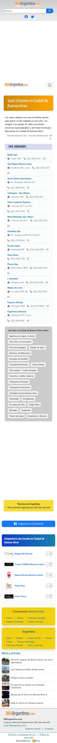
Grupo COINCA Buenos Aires (30, 564)
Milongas (13, 410)
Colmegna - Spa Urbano (18, 193)
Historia (19, 638)
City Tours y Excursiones (20, 342)
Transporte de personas (19, 387)
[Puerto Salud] (47, 249)
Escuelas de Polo (17, 404)
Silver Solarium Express (18, 202)
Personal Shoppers (17, 347)
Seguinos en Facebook (30, 523)
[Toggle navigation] (49, 85)
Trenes (9, 618)
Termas (20, 618)
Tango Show (34, 404)
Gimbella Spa (13, 231)
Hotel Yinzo (20, 596)
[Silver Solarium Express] (28, 211)
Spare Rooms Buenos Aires (29, 575)
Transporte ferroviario (18, 364)
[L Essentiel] (47, 282)
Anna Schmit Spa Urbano (19, 178)
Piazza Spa (12, 264)
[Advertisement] (28, 50)
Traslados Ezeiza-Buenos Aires (23, 393)
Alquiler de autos (37, 347)
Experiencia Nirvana (16, 311)
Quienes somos (32, 728)
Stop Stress (12, 255)
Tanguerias (26, 410)
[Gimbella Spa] (28, 240)
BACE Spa (12, 155)
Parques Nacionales (15, 622)
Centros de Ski (34, 638)
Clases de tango (16, 416)
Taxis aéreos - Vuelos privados (22, 370)
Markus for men (14, 288)
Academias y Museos (37, 416)
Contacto (49, 728)
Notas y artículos (36, 622)
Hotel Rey (20, 585)
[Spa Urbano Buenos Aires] (8, 173)
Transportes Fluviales (18, 382)
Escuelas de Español (18, 359)
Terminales (14, 399)
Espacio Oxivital (15, 302)
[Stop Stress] (28, 258)
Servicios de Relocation (19, 353)
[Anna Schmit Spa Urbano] (28, 187)
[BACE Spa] (44, 158)
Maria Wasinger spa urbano (20, 217)
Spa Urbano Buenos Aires (19, 164)
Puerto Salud (13, 246)
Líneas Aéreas (38, 364)
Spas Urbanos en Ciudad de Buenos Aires (27, 103)
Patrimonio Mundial (36, 618)
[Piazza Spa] (8, 273)
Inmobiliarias (28, 399)
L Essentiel (12, 279)
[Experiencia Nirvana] (28, 320)
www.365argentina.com (15, 725)
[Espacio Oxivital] (48, 306)
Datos (8, 638)
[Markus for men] (8, 297)
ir (48, 554)
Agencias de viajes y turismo (22, 336)
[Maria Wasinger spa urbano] (8, 226)
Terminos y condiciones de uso (21, 735)
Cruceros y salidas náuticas (21, 376)
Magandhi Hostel (23, 553)
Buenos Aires (36, 611)
